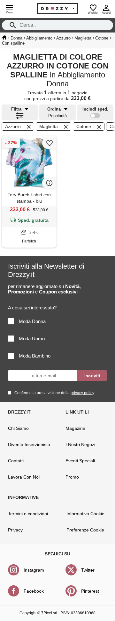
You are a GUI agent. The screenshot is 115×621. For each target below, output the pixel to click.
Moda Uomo (32, 338)
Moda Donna (32, 321)
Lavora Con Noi (24, 477)
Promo (72, 477)
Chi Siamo (18, 428)
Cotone (83, 126)
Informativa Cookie (85, 513)
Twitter (88, 570)
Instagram (34, 570)
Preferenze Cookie (85, 529)
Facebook (34, 591)
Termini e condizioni (28, 513)
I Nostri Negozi (80, 444)
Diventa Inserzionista (29, 444)
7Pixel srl (49, 613)
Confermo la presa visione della (54, 393)
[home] (4, 37)
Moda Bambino (34, 355)
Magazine (75, 428)
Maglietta (48, 126)
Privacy (15, 529)
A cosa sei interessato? (32, 307)
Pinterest (90, 591)
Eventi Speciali (80, 460)
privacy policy (82, 393)
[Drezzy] (57, 8)
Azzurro (13, 126)
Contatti (16, 460)
